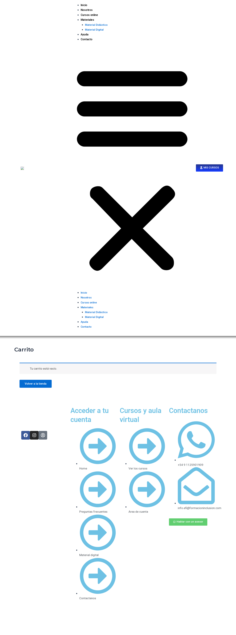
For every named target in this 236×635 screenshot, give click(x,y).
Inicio (84, 5)
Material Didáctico (96, 24)
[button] (132, 168)
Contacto (86, 39)
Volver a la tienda (35, 383)
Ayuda (84, 34)
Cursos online (89, 15)
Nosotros (87, 10)
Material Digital (94, 29)
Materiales (87, 19)
